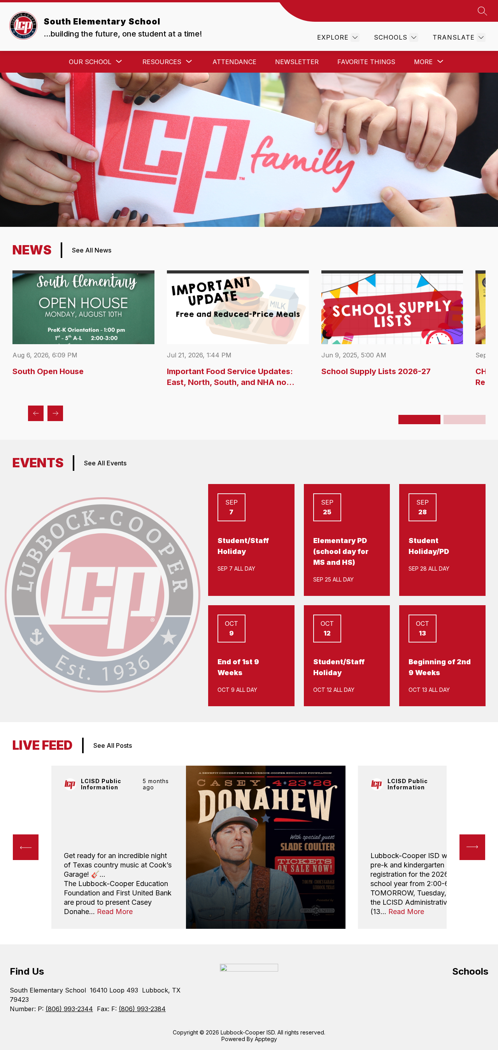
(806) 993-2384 (142, 1009)
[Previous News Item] (36, 413)
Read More (115, 911)
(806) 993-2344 (69, 1009)
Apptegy (266, 1039)
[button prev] (25, 847)
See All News (91, 250)
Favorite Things (366, 62)
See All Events (105, 463)
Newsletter (297, 62)
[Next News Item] (55, 413)
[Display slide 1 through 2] (419, 419)
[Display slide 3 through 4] (465, 419)
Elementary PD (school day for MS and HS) (340, 551)
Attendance (234, 62)
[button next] (472, 847)
